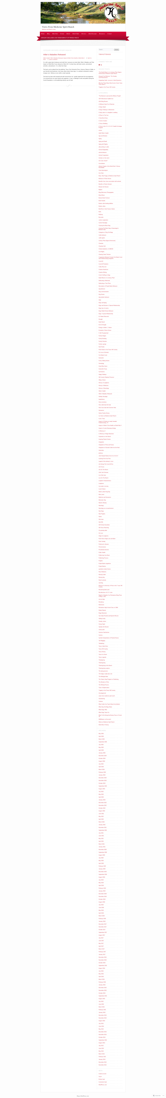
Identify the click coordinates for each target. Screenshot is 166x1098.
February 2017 (102, 951)
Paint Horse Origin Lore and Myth (107, 538)
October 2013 (102, 1037)
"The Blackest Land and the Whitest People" (110, 96)
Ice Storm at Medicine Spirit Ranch (107, 416)
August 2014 (102, 1020)
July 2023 (101, 791)
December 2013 (103, 1031)
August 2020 (102, 855)
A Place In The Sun (103, 115)
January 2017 (102, 954)
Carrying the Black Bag (104, 225)
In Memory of (102, 431)
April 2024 (101, 766)
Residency (101, 602)
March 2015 (102, 1007)
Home (43, 34)
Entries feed (102, 1079)
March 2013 (102, 1054)
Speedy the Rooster (104, 626)
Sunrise (100, 635)
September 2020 (103, 852)
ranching (101, 582)
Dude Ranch (102, 322)
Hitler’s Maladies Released (54, 54)
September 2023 (103, 786)
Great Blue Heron (103, 366)
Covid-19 (101, 261)
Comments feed (103, 1082)
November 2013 (103, 1034)
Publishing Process (103, 558)
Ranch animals (102, 580)
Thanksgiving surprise (104, 668)
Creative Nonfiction (103, 269)
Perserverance (102, 547)
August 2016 (102, 968)
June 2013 (101, 1048)
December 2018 (103, 893)
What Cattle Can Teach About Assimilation (109, 704)
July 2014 (101, 1023)
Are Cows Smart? (103, 160)
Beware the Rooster (104, 187)
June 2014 (101, 1026)
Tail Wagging (102, 640)
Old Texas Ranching (104, 527)
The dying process (103, 671)
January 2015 (102, 1012)
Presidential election (104, 549)
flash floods (101, 346)
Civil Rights (101, 251)
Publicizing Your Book (104, 555)
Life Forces (101, 467)
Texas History (102, 651)
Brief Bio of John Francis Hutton (107, 209)
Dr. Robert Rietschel (104, 316)
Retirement (101, 604)
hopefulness (102, 399)
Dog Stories (102, 294)
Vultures (101, 701)
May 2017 (101, 943)
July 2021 (101, 833)
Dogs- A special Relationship (106, 313)
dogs (100, 300)
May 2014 (101, 1029)
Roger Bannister (103, 613)
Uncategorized (102, 693)
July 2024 (101, 764)
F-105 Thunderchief (103, 333)
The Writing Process (104, 684)
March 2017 (102, 949)
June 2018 (101, 907)
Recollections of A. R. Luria (105, 592)
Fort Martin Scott (103, 355)
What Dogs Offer (103, 709)
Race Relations (102, 571)
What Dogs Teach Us (104, 712)
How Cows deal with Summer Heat (107, 407)
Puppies (101, 560)
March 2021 (102, 844)
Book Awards (102, 200)
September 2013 (103, 1040)
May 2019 (101, 882)
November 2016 (103, 960)
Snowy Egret (102, 624)
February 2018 (102, 918)
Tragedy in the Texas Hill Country (107, 87)
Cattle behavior (102, 235)
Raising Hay (102, 577)
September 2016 (103, 965)
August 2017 (102, 935)
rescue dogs (102, 599)
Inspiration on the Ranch (105, 436)
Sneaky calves (102, 621)
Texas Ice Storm (103, 654)
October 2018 (102, 899)
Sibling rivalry (102, 618)
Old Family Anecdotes (104, 524)
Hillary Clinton (102, 380)
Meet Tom (55, 34)
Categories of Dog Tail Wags (106, 232)
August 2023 (102, 788)
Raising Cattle (102, 574)
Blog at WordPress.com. (83, 1096)
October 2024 (102, 758)
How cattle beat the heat (105, 404)
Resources (102, 34)
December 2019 (103, 871)
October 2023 (102, 783)
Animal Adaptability (103, 149)
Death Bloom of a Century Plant (107, 277)
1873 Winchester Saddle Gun (106, 98)
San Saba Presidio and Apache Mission (108, 615)
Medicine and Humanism (105, 497)
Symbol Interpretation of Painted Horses (109, 638)
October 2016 (102, 962)
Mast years (101, 494)
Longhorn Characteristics (105, 480)
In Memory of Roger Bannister (106, 433)
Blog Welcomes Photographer (106, 192)
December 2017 (103, 924)
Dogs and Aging (103, 302)
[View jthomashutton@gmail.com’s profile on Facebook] (99, 64)
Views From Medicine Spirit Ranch (58, 26)
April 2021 (101, 841)
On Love (101, 533)
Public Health (102, 552)
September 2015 (103, 996)
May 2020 (101, 860)
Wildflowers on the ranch (105, 719)
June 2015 (101, 1004)
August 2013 (102, 1042)
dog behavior (102, 288)
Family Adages (102, 335)
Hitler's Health (46, 58)
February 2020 (102, 866)
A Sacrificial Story (103, 118)
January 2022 (102, 824)
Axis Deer (101, 173)
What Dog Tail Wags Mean (105, 707)
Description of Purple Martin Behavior (108, 286)
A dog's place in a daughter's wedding (108, 112)
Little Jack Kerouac (103, 472)
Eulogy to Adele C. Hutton (105, 327)
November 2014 (103, 1018)
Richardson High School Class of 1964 (108, 607)
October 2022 (102, 808)
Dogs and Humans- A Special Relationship (109, 305)
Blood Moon (102, 195)
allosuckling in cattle (104, 147)
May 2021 (101, 838)
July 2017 (101, 938)
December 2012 (103, 1062)
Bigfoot (100, 189)
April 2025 (101, 750)
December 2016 (103, 957)
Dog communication (104, 291)
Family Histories (103, 341)
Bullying (101, 214)
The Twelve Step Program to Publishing (108, 679)
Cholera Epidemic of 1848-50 (106, 249)
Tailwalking (101, 643)
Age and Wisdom (103, 136)
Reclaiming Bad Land (104, 589)
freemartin (101, 358)
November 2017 (103, 926)
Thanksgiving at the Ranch (105, 665)
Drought (101, 319)
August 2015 (102, 998)
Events (62, 34)
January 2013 (102, 1059)
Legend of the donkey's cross (106, 461)
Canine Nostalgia (103, 222)
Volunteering (102, 698)
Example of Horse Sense (105, 330)
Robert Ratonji (102, 610)
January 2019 (102, 891)
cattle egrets (102, 237)
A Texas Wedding (103, 123)
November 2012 (103, 1065)
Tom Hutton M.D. (105, 54)
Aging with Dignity (103, 144)
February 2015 (102, 1009)
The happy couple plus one (105, 673)
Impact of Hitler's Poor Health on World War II (73, 58)
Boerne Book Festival (104, 198)
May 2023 (101, 794)
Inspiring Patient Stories (105, 439)
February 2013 (102, 1056)
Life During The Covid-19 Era (106, 464)
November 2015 (103, 990)
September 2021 (103, 830)
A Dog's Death (102, 107)
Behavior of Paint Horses (105, 178)
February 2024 (102, 772)
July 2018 (101, 904)
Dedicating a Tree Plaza (105, 283)
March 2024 (102, 769)
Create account (102, 1073)
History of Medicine (103, 385)
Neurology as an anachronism (106, 508)
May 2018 (101, 910)
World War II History (104, 724)
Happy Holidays (103, 374)
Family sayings (102, 344)
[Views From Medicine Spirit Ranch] (83, 23)
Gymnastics (102, 371)
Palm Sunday (102, 541)
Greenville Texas (103, 369)
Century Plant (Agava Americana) (107, 240)
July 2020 (101, 857)
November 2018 (103, 896)
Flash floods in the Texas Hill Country (108, 349)
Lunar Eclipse (102, 489)
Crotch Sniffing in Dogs (104, 275)
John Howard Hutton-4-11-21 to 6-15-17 (108, 455)
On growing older (103, 530)
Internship (101, 450)
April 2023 (101, 797)
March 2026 (102, 739)
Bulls (100, 211)
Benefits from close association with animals (110, 181)
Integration (101, 442)
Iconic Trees (102, 418)
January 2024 (102, 775)
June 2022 (101, 813)
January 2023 (102, 799)
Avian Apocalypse (103, 170)
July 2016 (101, 971)
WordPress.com (103, 1084)
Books (68, 34)
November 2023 (103, 780)
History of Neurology (104, 388)
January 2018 (102, 921)
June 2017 (101, 940)
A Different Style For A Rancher (106, 104)
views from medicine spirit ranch (107, 696)
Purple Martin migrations (105, 563)
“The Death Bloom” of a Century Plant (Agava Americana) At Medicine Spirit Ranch (110, 73)
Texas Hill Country (103, 649)
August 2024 (102, 761)
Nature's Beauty (103, 502)
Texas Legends (102, 657)
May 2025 (101, 747)
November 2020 (103, 849)
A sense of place (103, 120)
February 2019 (102, 888)
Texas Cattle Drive (103, 646)
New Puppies (102, 513)
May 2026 (101, 733)
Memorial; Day (102, 500)
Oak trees (101, 519)
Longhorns (101, 483)
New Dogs (101, 511)
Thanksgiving (102, 662)
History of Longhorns (104, 382)
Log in (100, 1076)
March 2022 (102, 822)
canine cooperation (103, 220)
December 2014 (103, 1015)
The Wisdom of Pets (104, 682)
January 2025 (102, 753)
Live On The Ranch (103, 478)
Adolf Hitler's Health (104, 133)
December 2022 (103, 802)
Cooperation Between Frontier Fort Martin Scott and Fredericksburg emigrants (110, 258)
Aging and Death (103, 141)
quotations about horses (105, 569)
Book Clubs (76, 34)
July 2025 (101, 744)
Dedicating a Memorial (104, 280)
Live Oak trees (102, 475)
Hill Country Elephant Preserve (106, 377)
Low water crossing (103, 486)
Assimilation (102, 163)
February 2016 (102, 982)
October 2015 (102, 993)
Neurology (101, 505)
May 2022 (101, 816)
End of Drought (102, 324)
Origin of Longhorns (103, 536)
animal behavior (103, 152)
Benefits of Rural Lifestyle (105, 184)
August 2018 (102, 902)
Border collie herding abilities (106, 203)
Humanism (101, 410)
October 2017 (102, 929)
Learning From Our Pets (105, 458)
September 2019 (103, 874)
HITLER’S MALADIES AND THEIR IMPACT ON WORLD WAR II (60, 38)
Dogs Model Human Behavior (106, 311)
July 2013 (101, 1045)
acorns (100, 130)
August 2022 (102, 811)
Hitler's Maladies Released (56, 58)
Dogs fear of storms (104, 308)
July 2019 (101, 880)
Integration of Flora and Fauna (106, 444)
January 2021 (102, 846)
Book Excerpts (93, 34)
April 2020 (101, 863)
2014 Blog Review (103, 101)
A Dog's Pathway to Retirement (106, 109)
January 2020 (102, 869)
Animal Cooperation (103, 155)
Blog (48, 34)
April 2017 (101, 946)
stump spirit (102, 629)
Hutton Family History (104, 413)
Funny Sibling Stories (104, 360)
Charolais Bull (102, 246)
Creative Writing (103, 272)
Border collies (102, 206)
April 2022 (101, 819)
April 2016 (101, 976)
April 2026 (101, 736)
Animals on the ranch (104, 158)
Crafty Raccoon (102, 266)
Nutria (100, 516)
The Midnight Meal (103, 676)
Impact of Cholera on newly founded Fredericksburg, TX (108, 422)
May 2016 (101, 973)
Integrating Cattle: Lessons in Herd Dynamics (110, 80)
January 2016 (102, 984)
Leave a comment (53, 59)
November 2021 (103, 827)
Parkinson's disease (104, 544)
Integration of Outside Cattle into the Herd (109, 447)
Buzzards (101, 217)
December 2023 (103, 777)
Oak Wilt (101, 522)
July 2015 (101, 1001)
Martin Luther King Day (104, 491)
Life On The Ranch (103, 469)
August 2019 (102, 877)
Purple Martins (102, 566)
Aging (100, 138)
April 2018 (101, 913)
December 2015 (103, 987)
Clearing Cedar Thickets (105, 254)
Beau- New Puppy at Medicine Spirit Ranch (109, 175)
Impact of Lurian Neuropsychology (107, 428)
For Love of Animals (104, 352)
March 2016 (102, 979)
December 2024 (103, 755)
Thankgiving (102, 660)
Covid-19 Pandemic (103, 264)
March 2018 (102, 915)
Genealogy (101, 363)
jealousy (101, 453)
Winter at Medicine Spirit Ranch (106, 722)
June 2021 (101, 835)
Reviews (84, 34)
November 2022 (103, 805)
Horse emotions (103, 402)
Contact (109, 34)
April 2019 (101, 885)
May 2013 (101, 1051)
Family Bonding (102, 338)
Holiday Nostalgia (103, 396)
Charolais (101, 243)
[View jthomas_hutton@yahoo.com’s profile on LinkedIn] (101, 64)
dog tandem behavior (104, 297)
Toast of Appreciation (104, 687)
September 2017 (103, 932)
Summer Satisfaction (104, 632)
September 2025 (103, 741)
